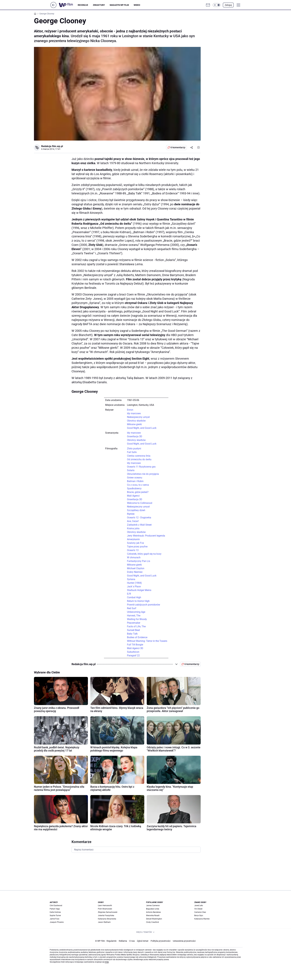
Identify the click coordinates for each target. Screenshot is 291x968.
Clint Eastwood (56, 905)
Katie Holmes (55, 912)
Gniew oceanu (134, 477)
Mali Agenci (133, 495)
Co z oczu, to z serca (138, 484)
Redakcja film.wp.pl (52, 146)
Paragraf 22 (133, 655)
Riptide (130, 513)
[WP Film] (68, 5)
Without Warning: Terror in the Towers (147, 641)
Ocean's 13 (133, 550)
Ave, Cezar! (133, 521)
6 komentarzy (178, 147)
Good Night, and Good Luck (141, 428)
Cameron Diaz (200, 912)
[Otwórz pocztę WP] (208, 5)
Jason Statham (104, 922)
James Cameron (153, 905)
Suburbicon (133, 651)
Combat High (134, 597)
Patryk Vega (55, 909)
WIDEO (137, 5)
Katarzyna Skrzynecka (107, 919)
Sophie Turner (55, 915)
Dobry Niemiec (135, 572)
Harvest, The (133, 615)
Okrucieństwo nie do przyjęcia (143, 474)
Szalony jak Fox (135, 542)
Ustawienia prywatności (184, 941)
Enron (130, 409)
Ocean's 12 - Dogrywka (139, 517)
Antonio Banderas (153, 912)
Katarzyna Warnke (201, 919)
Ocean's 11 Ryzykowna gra (141, 466)
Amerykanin (133, 539)
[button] (216, 5)
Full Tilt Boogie (135, 644)
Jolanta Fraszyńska (106, 915)
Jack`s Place (134, 586)
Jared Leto (198, 905)
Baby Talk (132, 633)
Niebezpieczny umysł (138, 417)
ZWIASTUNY (99, 5)
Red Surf (131, 608)
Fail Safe (132, 452)
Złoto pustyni (134, 448)
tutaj (107, 962)
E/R (129, 593)
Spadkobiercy (134, 488)
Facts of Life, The (136, 626)
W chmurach (133, 557)
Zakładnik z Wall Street (139, 524)
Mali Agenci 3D (135, 648)
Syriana (131, 579)
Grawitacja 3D (134, 436)
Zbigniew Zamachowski (107, 912)
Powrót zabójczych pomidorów (143, 604)
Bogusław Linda (152, 909)
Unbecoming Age (136, 611)
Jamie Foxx (54, 919)
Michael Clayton (135, 568)
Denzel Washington (154, 919)
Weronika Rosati (152, 915)
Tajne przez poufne (137, 546)
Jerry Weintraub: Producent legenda (146, 535)
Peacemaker (133, 622)
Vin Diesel (198, 909)
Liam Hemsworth (105, 905)
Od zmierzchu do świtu (139, 459)
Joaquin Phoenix (57, 922)
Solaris (130, 470)
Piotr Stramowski (105, 909)
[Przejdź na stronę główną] (53, 7)
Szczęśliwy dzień (136, 510)
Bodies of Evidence (137, 637)
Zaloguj (228, 5)
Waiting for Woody (137, 619)
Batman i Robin (135, 481)
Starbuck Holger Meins (139, 590)
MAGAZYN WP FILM (119, 5)
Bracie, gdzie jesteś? (138, 492)
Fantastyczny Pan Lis (138, 561)
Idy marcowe (134, 413)
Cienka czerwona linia (138, 455)
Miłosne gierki (134, 424)
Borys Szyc (198, 915)
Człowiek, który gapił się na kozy (144, 553)
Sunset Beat (133, 630)
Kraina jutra (133, 528)
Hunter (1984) (134, 582)
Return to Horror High (138, 601)
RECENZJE (83, 5)
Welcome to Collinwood (139, 503)
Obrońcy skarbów (136, 420)
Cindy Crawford (152, 922)
